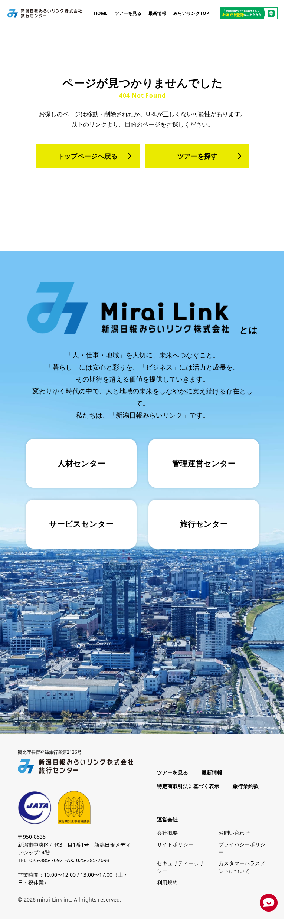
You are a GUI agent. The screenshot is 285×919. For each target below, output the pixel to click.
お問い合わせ (234, 832)
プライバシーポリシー (242, 848)
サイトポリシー (175, 844)
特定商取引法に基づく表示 (188, 786)
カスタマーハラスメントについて (242, 867)
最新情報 (157, 13)
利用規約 (167, 882)
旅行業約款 (246, 786)
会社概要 (167, 832)
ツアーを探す (197, 155)
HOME (101, 13)
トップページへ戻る (88, 155)
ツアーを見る (128, 13)
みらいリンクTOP (191, 13)
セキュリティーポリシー (180, 867)
